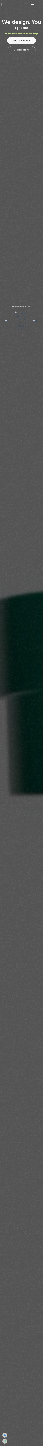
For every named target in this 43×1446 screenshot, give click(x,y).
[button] (32, 4)
